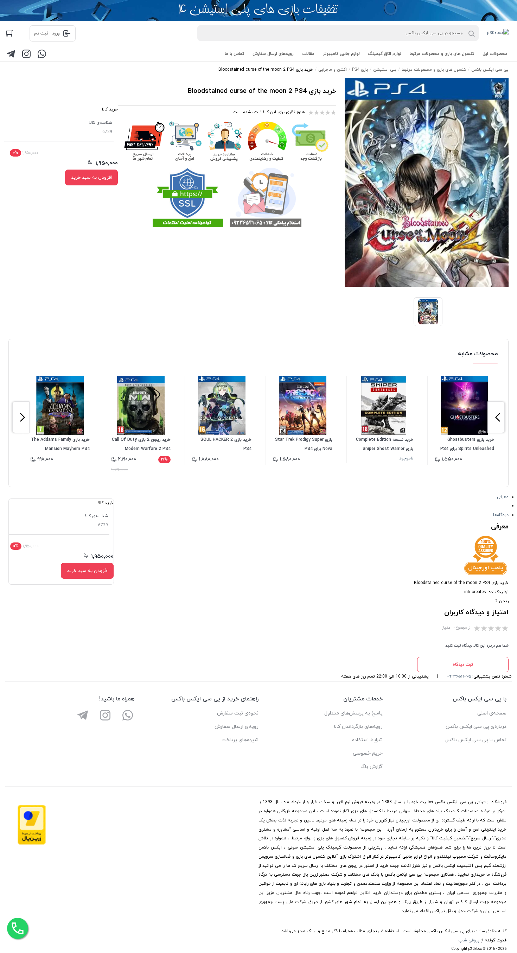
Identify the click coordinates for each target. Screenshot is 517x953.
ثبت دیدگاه (463, 664)
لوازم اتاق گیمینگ (384, 54)
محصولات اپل (495, 54)
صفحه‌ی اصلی (491, 713)
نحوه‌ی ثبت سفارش (237, 713)
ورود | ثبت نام (47, 33)
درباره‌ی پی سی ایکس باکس (476, 726)
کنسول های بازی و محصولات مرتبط (442, 54)
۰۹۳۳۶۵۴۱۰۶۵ (459, 676)
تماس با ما (234, 54)
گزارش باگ (371, 766)
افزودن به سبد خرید (91, 177)
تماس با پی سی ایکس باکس (475, 740)
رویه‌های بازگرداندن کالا (358, 726)
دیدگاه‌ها (501, 515)
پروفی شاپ (468, 940)
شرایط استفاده (367, 740)
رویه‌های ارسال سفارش (273, 54)
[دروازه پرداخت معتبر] (32, 843)
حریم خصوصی (368, 753)
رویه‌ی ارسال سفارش (236, 726)
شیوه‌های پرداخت (240, 740)
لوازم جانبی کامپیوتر (341, 54)
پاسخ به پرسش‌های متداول (353, 713)
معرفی (503, 497)
